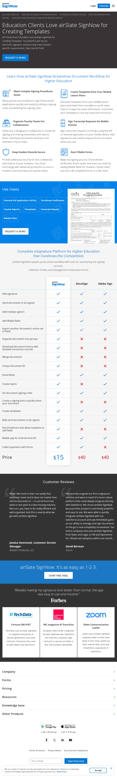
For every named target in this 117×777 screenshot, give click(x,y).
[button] (113, 6)
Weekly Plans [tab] (10, 218)
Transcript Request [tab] (50, 209)
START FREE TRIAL (58, 575)
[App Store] (68, 726)
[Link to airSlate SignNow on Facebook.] (46, 740)
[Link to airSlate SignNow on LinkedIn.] (62, 740)
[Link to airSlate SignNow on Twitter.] (54, 740)
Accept (98, 770)
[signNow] (10, 5)
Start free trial (76, 761)
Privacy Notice (54, 750)
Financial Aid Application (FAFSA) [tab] (20, 200)
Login (93, 5)
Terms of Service (37, 750)
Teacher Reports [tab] (12, 209)
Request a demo (15, 57)
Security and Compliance (76, 750)
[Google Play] (49, 726)
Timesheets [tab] (30, 209)
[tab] (58, 672)
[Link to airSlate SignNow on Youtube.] (70, 740)
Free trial (103, 5)
